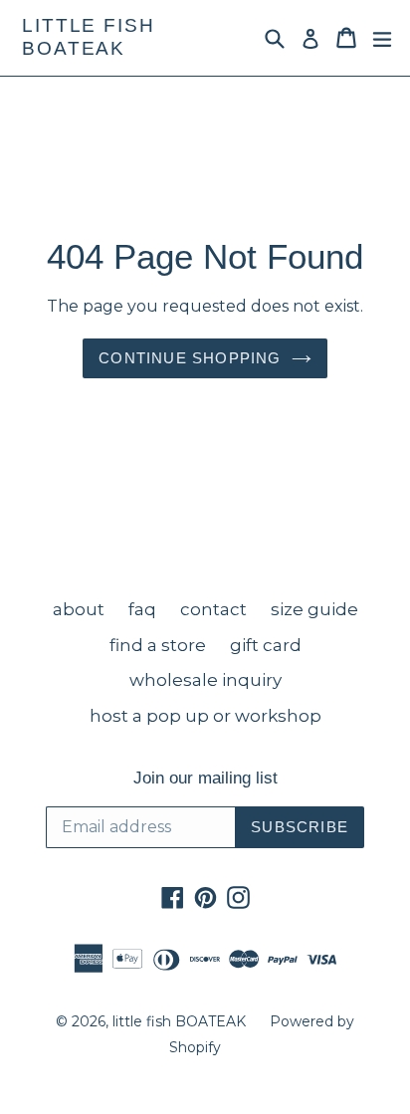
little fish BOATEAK (88, 37)
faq (142, 609)
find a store (157, 645)
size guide (314, 609)
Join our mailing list (205, 778)
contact (213, 609)
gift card (266, 645)
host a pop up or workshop (205, 716)
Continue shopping (190, 357)
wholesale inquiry (205, 680)
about (78, 609)
